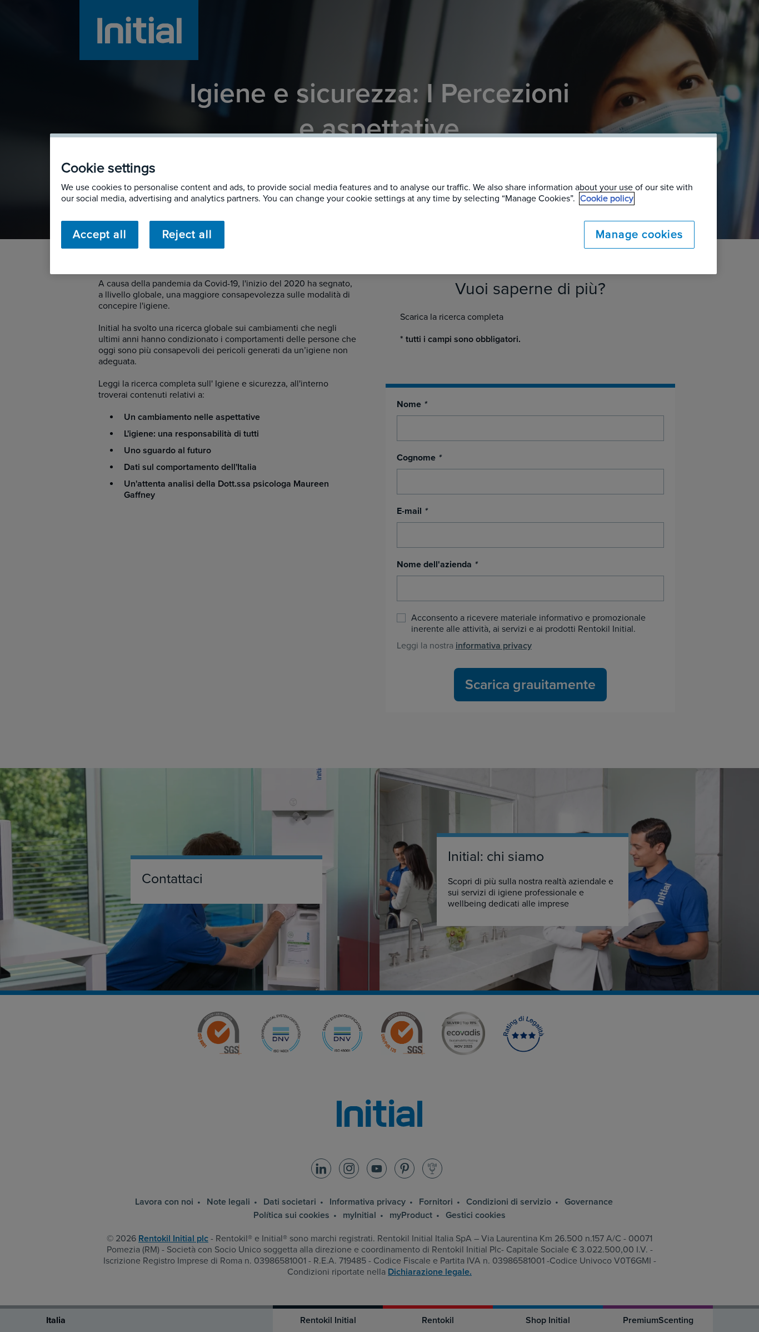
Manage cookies (639, 234)
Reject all (187, 234)
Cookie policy (606, 198)
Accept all (100, 234)
